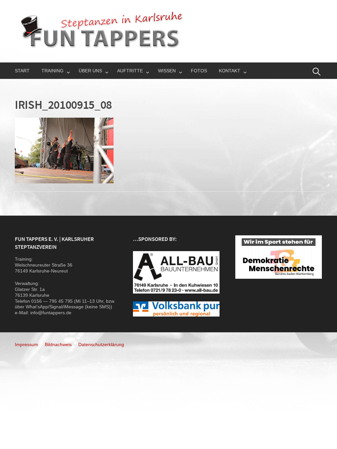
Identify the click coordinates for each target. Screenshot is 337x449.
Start (22, 70)
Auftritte (130, 70)
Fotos (199, 70)
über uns (90, 70)
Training (52, 70)
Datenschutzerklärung (101, 344)
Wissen (167, 70)
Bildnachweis (58, 344)
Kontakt (229, 70)
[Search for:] (316, 71)
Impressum (26, 344)
